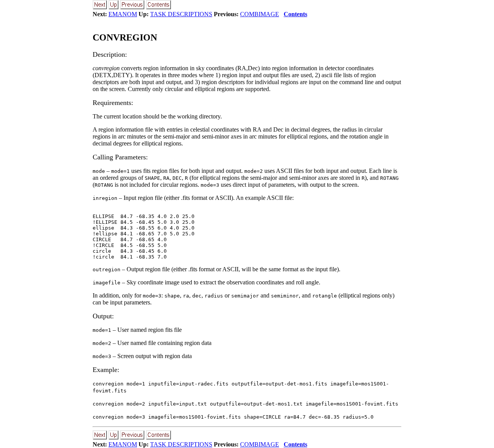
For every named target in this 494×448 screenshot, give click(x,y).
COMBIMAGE (259, 14)
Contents (295, 14)
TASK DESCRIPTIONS (181, 14)
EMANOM (122, 14)
